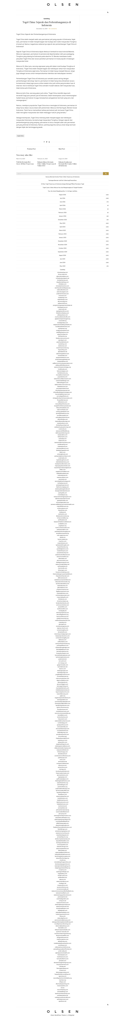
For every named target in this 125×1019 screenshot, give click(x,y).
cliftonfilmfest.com (62, 419)
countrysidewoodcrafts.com (62, 317)
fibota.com (63, 916)
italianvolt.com (62, 440)
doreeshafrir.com (62, 632)
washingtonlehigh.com (62, 871)
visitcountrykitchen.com (62, 678)
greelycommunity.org (62, 618)
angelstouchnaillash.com (62, 471)
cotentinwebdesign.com (62, 380)
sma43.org (62, 860)
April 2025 (62, 227)
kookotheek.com (62, 355)
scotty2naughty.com (62, 630)
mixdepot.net (62, 883)
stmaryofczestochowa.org (62, 643)
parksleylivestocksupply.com (62, 531)
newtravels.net (62, 309)
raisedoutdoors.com (62, 423)
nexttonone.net (62, 806)
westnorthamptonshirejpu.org (62, 367)
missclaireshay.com (62, 272)
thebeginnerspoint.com (62, 562)
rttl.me (62, 988)
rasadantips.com (62, 297)
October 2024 (62, 248)
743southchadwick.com (62, 408)
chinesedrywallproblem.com (62, 703)
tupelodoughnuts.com (62, 460)
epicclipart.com (62, 340)
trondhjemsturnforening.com (62, 924)
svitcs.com (62, 759)
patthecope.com (62, 757)
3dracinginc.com (62, 570)
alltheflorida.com (62, 941)
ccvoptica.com (62, 870)
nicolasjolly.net (63, 610)
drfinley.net (62, 966)
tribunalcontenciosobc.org (62, 581)
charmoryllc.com (62, 568)
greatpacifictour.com (62, 725)
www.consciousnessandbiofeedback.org (62, 891)
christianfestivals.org (62, 676)
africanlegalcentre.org (62, 614)
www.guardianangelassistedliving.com (62, 922)
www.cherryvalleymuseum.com (62, 379)
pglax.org (62, 696)
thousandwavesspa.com (62, 728)
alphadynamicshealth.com (62, 953)
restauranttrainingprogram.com (62, 496)
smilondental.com (62, 475)
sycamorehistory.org (62, 887)
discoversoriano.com (62, 560)
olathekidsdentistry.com (62, 462)
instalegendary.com (62, 322)
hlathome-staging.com (62, 487)
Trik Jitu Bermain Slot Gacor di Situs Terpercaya (25, 163)
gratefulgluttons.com (62, 549)
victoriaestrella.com (62, 727)
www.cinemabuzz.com (62, 881)
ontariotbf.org (62, 320)
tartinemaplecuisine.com (62, 657)
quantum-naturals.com (62, 931)
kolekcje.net (62, 512)
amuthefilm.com (62, 607)
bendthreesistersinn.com (62, 705)
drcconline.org (62, 736)
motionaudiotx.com (62, 986)
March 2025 (62, 230)
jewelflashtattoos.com (62, 332)
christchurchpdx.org (62, 601)
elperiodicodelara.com (62, 276)
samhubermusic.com (62, 999)
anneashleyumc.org (62, 837)
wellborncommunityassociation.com (62, 363)
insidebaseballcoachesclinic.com (62, 943)
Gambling (47, 18)
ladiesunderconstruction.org (62, 384)
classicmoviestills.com (62, 556)
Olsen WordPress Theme (58, 1015)
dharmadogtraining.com (62, 984)
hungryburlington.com (62, 653)
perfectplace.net (62, 520)
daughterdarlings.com (62, 282)
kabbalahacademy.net (63, 473)
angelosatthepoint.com (62, 744)
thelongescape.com (62, 670)
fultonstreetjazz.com (62, 371)
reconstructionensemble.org (62, 713)
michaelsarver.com (62, 483)
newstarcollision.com (62, 477)
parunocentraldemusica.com (62, 920)
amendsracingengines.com (62, 831)
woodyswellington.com (62, 908)
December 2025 (62, 219)
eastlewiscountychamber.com (62, 580)
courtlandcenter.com (62, 730)
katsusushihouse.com (62, 616)
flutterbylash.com (62, 955)
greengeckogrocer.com (62, 485)
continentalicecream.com (62, 595)
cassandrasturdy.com (62, 552)
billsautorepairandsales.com (62, 930)
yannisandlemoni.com (62, 448)
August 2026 (62, 194)
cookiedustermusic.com (62, 711)
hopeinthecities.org (62, 547)
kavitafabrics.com (62, 715)
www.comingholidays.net (62, 564)
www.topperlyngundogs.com (62, 819)
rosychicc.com (62, 541)
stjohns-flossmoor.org (63, 707)
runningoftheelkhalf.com (62, 821)
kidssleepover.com (63, 307)
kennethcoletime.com (62, 651)
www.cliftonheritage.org (62, 858)
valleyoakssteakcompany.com (62, 748)
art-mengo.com (62, 663)
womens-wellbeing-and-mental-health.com (62, 504)
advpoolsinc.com (62, 742)
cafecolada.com (62, 558)
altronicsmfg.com (62, 301)
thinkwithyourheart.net (62, 425)
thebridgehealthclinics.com (62, 781)
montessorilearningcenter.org (62, 933)
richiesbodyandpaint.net (62, 278)
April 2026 (62, 205)
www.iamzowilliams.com (62, 893)
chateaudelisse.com (62, 361)
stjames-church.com (62, 628)
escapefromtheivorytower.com (62, 406)
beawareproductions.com (63, 636)
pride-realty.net (62, 951)
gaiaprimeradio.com (62, 665)
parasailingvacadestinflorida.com (63, 949)
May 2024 (62, 266)
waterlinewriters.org (62, 783)
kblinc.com (62, 452)
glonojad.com (62, 624)
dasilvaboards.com (62, 585)
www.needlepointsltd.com (62, 852)
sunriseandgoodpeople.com (62, 701)
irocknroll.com (62, 429)
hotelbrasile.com (62, 369)
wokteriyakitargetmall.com (62, 489)
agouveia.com (62, 976)
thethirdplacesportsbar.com (62, 904)
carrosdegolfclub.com (62, 396)
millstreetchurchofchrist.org (62, 947)
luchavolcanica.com (62, 717)
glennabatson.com (62, 587)
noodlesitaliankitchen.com (62, 326)
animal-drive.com (62, 767)
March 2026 (62, 209)
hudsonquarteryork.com (62, 914)
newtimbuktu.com (62, 299)
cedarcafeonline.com (62, 290)
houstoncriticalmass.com (62, 572)
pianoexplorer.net (62, 897)
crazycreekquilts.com (62, 597)
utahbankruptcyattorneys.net (62, 427)
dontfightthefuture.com (62, 413)
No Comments (53, 28)
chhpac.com (62, 982)
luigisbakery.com (62, 873)
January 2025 (62, 237)
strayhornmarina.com (62, 589)
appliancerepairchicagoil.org (62, 319)
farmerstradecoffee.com (62, 790)
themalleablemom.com (62, 649)
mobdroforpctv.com (62, 551)
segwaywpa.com (62, 777)
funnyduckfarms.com (62, 959)
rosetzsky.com (62, 622)
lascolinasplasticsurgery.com (62, 856)
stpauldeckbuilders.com (62, 841)
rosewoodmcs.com (62, 885)
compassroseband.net (62, 763)
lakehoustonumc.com (62, 802)
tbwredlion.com (62, 928)
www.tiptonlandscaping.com (62, 866)
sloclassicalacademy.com (62, 583)
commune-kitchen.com (62, 605)
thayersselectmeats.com (62, 773)
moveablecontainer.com (62, 375)
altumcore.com (62, 765)
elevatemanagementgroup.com (62, 962)
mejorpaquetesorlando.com (62, 466)
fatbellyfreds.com (62, 910)
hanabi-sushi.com (62, 875)
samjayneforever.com (62, 937)
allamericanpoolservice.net (62, 498)
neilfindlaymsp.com (62, 732)
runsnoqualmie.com (62, 844)
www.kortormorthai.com (62, 833)
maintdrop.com (62, 344)
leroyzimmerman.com (63, 964)
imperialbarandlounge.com (62, 421)
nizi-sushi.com (62, 661)
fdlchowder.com (62, 850)
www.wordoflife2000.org (62, 431)
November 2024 (62, 244)
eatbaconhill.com (62, 303)
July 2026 (62, 198)
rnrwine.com (62, 970)
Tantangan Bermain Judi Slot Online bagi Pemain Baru (62, 180)
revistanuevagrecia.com (62, 626)
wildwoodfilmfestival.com (62, 365)
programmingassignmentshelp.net (62, 305)
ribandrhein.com (62, 510)
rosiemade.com (62, 458)
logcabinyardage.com (62, 792)
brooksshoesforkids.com (62, 771)
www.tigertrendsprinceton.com (62, 815)
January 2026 (62, 216)
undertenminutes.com (62, 293)
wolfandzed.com (62, 877)
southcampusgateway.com (62, 359)
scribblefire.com (62, 524)
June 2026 (62, 202)
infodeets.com (62, 284)
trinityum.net (62, 900)
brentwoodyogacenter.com (62, 864)
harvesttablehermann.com (62, 394)
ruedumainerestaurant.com (62, 620)
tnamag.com (62, 769)
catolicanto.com (62, 514)
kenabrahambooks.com (62, 603)
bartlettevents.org (63, 373)
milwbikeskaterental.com (62, 690)
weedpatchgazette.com (62, 450)
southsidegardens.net (63, 899)
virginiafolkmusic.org (62, 506)
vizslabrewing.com (62, 444)
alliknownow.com (62, 578)
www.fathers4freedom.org (62, 817)
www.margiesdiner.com (62, 848)
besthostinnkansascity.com (62, 993)
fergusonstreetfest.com (62, 935)
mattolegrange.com (62, 672)
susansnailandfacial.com (62, 812)
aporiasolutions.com (62, 775)
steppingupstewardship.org (62, 868)
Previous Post (31, 149)
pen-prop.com (62, 813)
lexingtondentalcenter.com (62, 491)
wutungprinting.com (62, 686)
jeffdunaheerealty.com (62, 823)
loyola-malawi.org (62, 539)
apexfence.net (62, 1001)
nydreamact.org (62, 328)
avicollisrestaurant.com (62, 734)
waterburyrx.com (62, 740)
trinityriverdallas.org (62, 518)
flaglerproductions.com (62, 591)
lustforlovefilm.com (62, 609)
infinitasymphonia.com (62, 612)
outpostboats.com (62, 543)
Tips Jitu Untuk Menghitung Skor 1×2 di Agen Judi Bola (62, 191)
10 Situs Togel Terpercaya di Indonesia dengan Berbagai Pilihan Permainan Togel (62, 184)
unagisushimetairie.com (62, 330)
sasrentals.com (62, 479)
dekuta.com (62, 879)
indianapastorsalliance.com (62, 746)
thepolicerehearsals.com (62, 576)
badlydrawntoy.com (62, 800)
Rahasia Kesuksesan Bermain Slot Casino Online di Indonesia (68, 164)
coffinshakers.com (63, 641)
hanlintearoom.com (62, 957)
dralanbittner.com (62, 446)
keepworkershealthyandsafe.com (62, 324)
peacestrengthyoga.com (62, 825)
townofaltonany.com (62, 694)
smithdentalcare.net (62, 995)
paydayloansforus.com (62, 311)
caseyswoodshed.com (63, 750)
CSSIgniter (71, 1015)
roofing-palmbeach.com (62, 411)
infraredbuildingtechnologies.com (62, 392)
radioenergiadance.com (62, 353)
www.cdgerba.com (62, 918)
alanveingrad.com (62, 682)
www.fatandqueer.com (62, 835)
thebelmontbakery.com (62, 313)
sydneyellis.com (62, 493)
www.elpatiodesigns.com (62, 912)
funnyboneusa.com (62, 709)
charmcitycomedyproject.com (62, 634)
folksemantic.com (62, 437)
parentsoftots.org (62, 786)
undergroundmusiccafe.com (62, 997)
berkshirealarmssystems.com (62, 442)
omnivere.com (62, 295)
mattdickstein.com (62, 798)
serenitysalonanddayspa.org (62, 288)
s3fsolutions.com (62, 402)
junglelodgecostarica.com (63, 674)
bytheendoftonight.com (62, 545)
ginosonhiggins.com (62, 684)
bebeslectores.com (62, 386)
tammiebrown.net (62, 667)
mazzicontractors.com (62, 902)
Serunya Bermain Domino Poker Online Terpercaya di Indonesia (63, 177)
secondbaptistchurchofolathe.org (62, 978)
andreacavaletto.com (62, 529)
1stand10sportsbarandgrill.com (62, 467)
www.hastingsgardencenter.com (62, 895)
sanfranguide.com (62, 566)
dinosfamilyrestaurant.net (62, 390)
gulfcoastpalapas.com (62, 779)
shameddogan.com (62, 784)
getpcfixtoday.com (62, 334)
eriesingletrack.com (62, 454)
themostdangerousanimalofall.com (62, 574)
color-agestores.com (62, 535)
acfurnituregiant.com (62, 292)
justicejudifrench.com (62, 645)
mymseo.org (62, 980)
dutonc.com (62, 669)
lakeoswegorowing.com (62, 972)
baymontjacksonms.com (62, 692)
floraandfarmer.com (62, 400)
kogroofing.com (62, 349)
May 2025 (62, 223)
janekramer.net (62, 659)
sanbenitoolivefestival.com (62, 554)
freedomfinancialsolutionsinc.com (62, 827)
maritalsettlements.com (62, 688)
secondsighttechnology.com (62, 481)
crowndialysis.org (62, 495)
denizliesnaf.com (62, 754)
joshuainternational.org (62, 810)
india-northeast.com (62, 409)
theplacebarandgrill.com (62, 738)
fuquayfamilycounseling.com (62, 974)
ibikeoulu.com (62, 640)
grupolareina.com (62, 377)
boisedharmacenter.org (62, 533)
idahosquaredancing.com (62, 433)
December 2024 (62, 241)
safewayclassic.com (62, 315)
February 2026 (62, 212)
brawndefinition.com (62, 593)
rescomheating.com (62, 989)
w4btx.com (62, 469)
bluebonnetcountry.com (62, 338)
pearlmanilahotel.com (62, 342)
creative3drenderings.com (62, 788)
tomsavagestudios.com (62, 502)
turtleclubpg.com (62, 723)
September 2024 (62, 251)
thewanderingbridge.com (62, 647)
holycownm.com (62, 719)
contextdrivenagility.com (62, 638)
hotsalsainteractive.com (62, 286)
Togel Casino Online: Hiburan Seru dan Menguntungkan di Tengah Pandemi (62, 187)
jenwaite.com (62, 960)
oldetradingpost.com (62, 382)
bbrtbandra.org (62, 336)
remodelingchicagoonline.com (62, 862)
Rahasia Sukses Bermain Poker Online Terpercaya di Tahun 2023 (46, 164)
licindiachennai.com (62, 280)
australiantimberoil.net (62, 388)
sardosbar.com (63, 438)
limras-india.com (62, 274)
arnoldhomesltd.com (62, 415)
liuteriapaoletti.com (62, 699)
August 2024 (62, 255)
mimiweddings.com (62, 991)
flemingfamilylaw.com (62, 968)
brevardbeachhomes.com (63, 404)
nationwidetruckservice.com (62, 721)
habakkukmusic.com (62, 804)
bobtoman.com (62, 346)
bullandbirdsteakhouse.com (62, 854)
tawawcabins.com (62, 435)
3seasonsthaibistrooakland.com (62, 522)
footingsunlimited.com (62, 842)
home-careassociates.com (62, 527)
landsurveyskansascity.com (62, 839)
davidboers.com (62, 794)
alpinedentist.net (62, 351)
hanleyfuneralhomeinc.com (62, 464)
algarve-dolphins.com (62, 680)
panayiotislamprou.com (62, 357)
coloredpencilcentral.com (62, 417)
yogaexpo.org (62, 525)
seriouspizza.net (62, 761)
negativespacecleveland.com (62, 698)
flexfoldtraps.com (62, 829)
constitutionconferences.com (62, 756)
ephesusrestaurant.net (62, 906)
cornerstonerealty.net (62, 889)
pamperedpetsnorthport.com (62, 456)
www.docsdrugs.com (62, 846)
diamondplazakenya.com (62, 926)
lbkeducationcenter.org (62, 516)
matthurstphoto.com (62, 939)
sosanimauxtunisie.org (62, 348)
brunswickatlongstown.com (62, 655)
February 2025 (62, 234)
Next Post (62, 149)
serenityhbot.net (62, 808)
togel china (20, 136)
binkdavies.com (62, 599)
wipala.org (62, 537)
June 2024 (62, 262)
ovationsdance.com (62, 508)
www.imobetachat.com (62, 796)
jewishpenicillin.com (62, 500)
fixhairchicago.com (62, 752)
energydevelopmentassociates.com (62, 398)
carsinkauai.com (62, 945)
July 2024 (62, 259)
